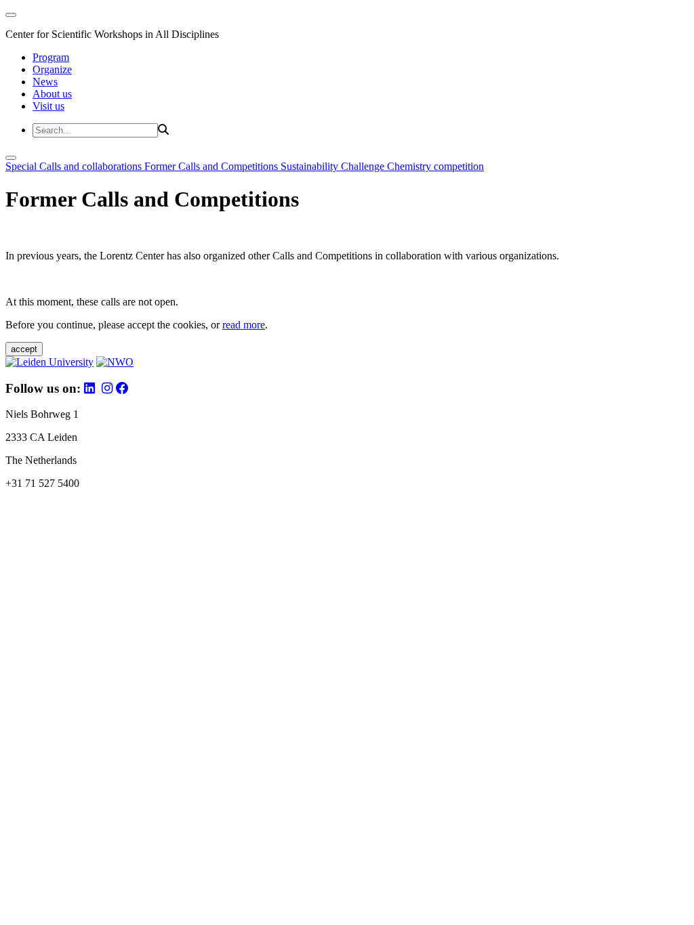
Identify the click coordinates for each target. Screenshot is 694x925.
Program (51, 57)
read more (243, 324)
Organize (52, 69)
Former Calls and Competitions (212, 166)
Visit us (48, 106)
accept (24, 349)
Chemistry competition (435, 166)
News (45, 81)
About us (52, 94)
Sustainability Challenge (334, 166)
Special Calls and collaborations (74, 166)
